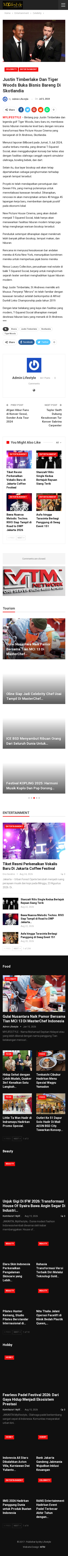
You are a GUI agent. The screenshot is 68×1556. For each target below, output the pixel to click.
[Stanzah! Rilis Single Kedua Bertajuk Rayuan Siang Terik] (49, 459)
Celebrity (11, 69)
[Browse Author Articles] (34, 365)
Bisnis (14, 329)
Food (9, 1054)
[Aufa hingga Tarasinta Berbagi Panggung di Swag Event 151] (49, 502)
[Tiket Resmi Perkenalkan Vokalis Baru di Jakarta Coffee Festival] (19, 459)
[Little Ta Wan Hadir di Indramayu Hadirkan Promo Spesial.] (17, 1103)
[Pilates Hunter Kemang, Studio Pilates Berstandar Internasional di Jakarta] (17, 1297)
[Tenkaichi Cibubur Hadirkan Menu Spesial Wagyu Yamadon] (50, 1060)
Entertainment (28, 69)
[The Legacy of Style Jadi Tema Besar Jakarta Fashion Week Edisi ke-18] (34, 728)
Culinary (11, 979)
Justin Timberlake (29, 329)
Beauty (10, 1164)
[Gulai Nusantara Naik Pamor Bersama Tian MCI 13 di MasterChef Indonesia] (34, 993)
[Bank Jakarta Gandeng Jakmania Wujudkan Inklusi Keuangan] (50, 1443)
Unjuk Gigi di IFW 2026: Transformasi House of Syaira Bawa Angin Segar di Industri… (34, 1206)
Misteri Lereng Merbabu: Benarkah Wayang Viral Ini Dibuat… (34, 785)
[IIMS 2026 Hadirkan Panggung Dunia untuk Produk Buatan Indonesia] (17, 1487)
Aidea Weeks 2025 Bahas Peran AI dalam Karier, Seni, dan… (34, 651)
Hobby (9, 1357)
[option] (34, 707)
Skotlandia (46, 329)
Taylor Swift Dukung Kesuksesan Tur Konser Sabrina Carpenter (51, 417)
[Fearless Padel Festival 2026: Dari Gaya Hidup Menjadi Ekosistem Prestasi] (34, 1372)
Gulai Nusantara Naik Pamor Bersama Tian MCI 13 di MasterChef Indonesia (34, 1018)
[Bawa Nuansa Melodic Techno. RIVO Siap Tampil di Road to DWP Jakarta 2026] (19, 502)
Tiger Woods (10, 334)
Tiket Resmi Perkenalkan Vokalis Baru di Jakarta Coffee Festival (30, 866)
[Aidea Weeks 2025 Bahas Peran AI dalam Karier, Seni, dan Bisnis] (34, 638)
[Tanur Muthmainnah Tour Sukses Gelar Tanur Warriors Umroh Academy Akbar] (34, 683)
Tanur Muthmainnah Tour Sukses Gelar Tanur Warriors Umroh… (33, 696)
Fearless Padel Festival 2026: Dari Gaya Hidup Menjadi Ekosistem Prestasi (31, 1399)
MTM (42, 1547)
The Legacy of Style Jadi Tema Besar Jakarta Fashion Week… (32, 741)
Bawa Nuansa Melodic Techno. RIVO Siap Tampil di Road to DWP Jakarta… (42, 919)
